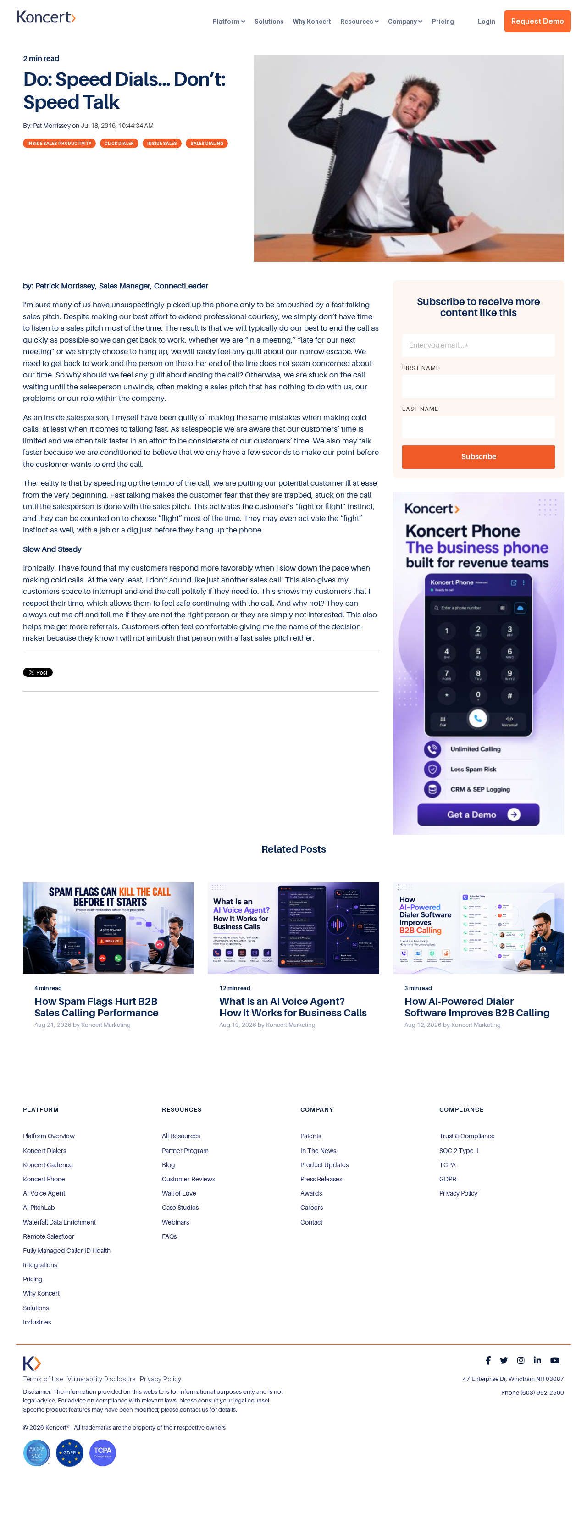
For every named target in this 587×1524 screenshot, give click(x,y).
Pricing (443, 21)
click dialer (119, 143)
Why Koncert (312, 21)
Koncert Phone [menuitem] (44, 1179)
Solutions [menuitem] (36, 1308)
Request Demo (537, 21)
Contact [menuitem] (311, 1222)
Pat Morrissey (52, 125)
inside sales (162, 143)
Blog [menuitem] (168, 1165)
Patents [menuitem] (310, 1136)
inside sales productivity (59, 143)
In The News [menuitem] (318, 1150)
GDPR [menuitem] (447, 1179)
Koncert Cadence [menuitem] (48, 1165)
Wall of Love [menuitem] (179, 1193)
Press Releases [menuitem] (321, 1179)
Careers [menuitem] (311, 1207)
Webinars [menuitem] (175, 1222)
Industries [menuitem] (37, 1322)
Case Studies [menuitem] (180, 1207)
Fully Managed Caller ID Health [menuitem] (67, 1250)
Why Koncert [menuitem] (41, 1293)
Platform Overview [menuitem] (49, 1136)
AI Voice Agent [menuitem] (44, 1193)
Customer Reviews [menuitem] (188, 1179)
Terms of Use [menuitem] (43, 1379)
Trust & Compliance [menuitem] (467, 1136)
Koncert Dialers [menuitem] (44, 1150)
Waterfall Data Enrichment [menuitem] (59, 1222)
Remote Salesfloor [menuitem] (48, 1236)
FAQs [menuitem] (169, 1236)
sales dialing (206, 143)
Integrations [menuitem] (40, 1265)
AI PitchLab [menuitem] (39, 1207)
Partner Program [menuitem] (185, 1150)
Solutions (269, 21)
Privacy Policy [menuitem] (458, 1193)
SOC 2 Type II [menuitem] (459, 1150)
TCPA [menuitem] (447, 1165)
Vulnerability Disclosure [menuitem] (101, 1379)
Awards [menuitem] (311, 1193)
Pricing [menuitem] (33, 1279)
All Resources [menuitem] (181, 1136)
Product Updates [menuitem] (324, 1165)
